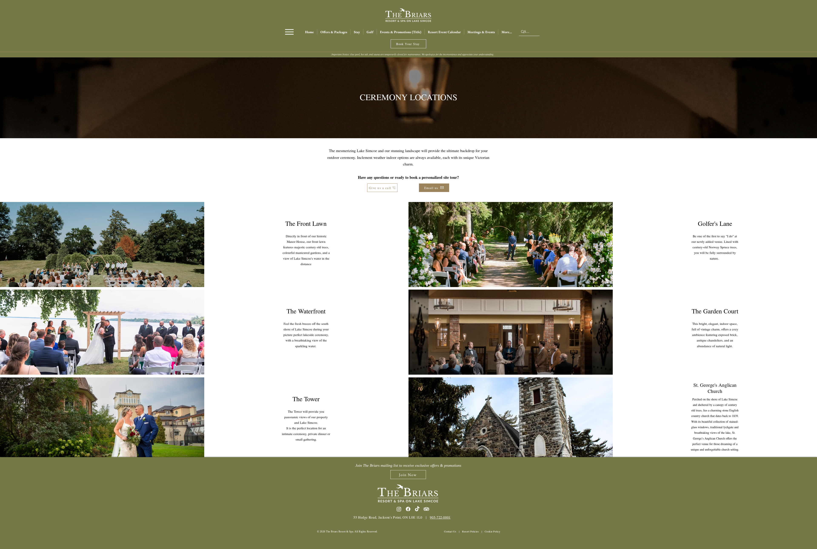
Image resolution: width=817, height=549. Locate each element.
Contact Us (450, 531)
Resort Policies (470, 531)
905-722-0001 (440, 517)
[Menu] (289, 31)
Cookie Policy (492, 531)
